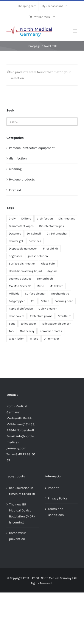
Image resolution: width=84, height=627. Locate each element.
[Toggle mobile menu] (75, 31)
